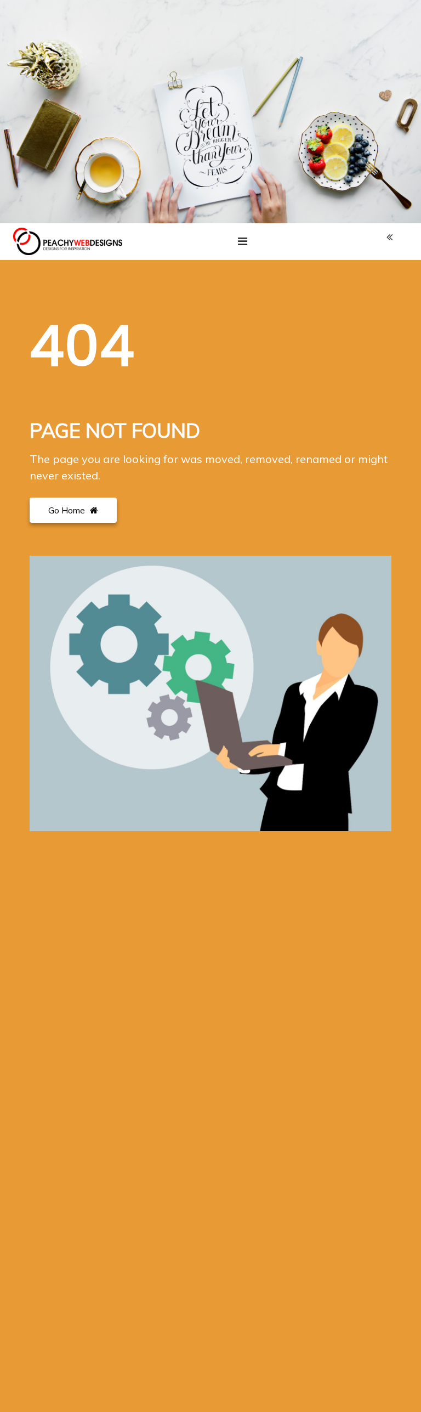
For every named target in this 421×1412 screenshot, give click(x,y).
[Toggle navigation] (243, 241)
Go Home (67, 510)
